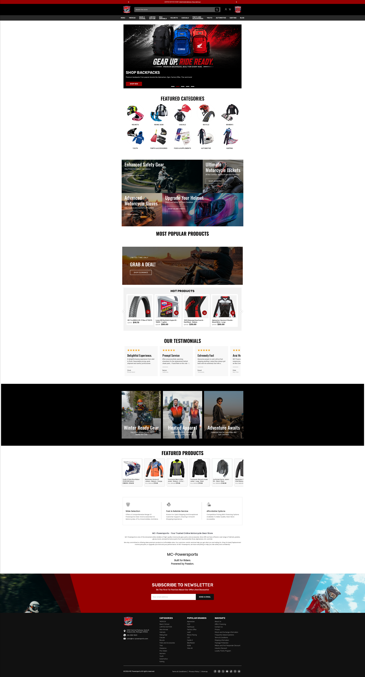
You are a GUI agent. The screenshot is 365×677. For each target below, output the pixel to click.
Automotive (221, 18)
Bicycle (162, 640)
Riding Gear (163, 635)
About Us (218, 621)
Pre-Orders (163, 651)
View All (189, 648)
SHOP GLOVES (132, 214)
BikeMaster (191, 643)
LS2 (188, 637)
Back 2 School (142, 18)
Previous (129, 2)
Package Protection (221, 643)
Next (235, 2)
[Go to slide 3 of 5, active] (182, 86)
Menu (123, 18)
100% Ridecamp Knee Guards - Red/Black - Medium (194, 321)
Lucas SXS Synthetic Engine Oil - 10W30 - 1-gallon (166, 321)
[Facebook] (215, 671)
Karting (233, 18)
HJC (188, 624)
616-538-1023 (132, 635)
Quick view (132, 467)
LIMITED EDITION (152, 18)
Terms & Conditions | (180, 671)
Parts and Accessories (197, 18)
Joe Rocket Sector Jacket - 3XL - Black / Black (221, 480)
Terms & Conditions (221, 637)
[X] (223, 671)
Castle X (190, 640)
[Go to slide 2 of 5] (177, 86)
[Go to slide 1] (123, 311)
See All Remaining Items (193, 2)
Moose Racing (192, 635)
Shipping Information (222, 640)
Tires (161, 645)
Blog (242, 18)
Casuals (185, 18)
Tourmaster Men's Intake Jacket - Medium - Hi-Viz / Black (176, 480)
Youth (209, 18)
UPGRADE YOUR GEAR (135, 175)
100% (189, 645)
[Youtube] (227, 671)
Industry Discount (221, 648)
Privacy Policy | (195, 671)
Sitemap (204, 671)
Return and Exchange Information (226, 632)
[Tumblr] (231, 671)
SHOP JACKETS (215, 181)
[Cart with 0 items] (230, 9)
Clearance (162, 648)
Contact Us (219, 627)
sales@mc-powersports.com (137, 638)
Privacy (217, 629)
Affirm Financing (220, 624)
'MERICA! (132, 18)
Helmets (174, 18)
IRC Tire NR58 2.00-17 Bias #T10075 (140, 320)
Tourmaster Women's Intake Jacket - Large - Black (199, 480)
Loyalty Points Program (223, 651)
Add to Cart (148, 312)
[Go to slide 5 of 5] (192, 86)
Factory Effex (191, 629)
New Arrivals (163, 18)
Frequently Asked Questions (224, 635)
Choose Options (132, 470)
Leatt (189, 632)
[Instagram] (219, 671)
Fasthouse (190, 627)
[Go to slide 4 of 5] (187, 86)
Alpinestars (191, 621)
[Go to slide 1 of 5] (173, 86)
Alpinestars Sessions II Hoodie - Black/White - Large (222, 321)
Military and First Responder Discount (227, 645)
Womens (162, 653)
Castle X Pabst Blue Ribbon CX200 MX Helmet (131, 480)
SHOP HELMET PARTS (176, 209)
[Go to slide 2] (241, 311)
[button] (141, 272)
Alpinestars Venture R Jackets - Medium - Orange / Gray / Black (154, 480)
